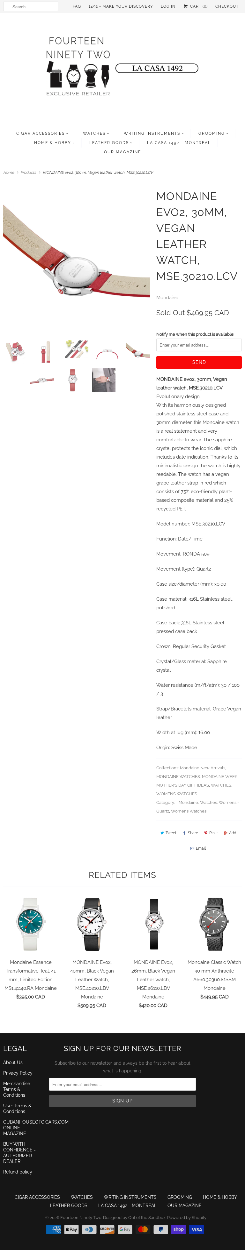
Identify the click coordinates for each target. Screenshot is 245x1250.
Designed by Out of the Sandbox (134, 1217)
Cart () (198, 6)
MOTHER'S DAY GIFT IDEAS (182, 785)
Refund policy (17, 1171)
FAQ (77, 6)
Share (193, 833)
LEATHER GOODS (109, 142)
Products (28, 172)
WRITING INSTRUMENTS (152, 133)
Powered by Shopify (186, 1217)
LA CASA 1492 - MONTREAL (179, 142)
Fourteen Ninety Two (80, 1217)
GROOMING (211, 133)
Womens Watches (188, 811)
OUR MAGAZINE (122, 152)
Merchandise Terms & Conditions (16, 1089)
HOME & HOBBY (52, 142)
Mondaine (167, 297)
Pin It (213, 833)
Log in (168, 6)
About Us (13, 1062)
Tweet (171, 833)
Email (201, 848)
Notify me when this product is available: (195, 334)
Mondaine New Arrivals (202, 767)
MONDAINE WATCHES (178, 776)
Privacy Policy (18, 1073)
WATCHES (94, 133)
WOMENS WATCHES (176, 793)
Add (232, 833)
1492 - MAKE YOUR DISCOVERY (121, 6)
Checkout (227, 6)
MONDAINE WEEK (219, 776)
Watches (208, 802)
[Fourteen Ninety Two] (122, 69)
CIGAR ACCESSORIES (40, 133)
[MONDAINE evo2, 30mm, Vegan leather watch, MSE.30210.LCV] (76, 261)
